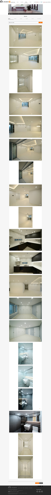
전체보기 (9, 18)
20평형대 (15, 18)
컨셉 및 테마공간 (39, 18)
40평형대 (27, 18)
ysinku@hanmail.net (21, 490)
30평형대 (21, 18)
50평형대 (32, 18)
